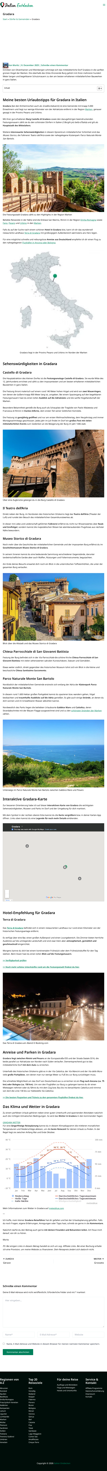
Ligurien (3, 1414)
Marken (88, 109)
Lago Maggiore (35, 1434)
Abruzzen (4, 1388)
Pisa (30, 1425)
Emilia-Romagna (88, 219)
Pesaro (12, 223)
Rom (30, 1388)
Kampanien (4, 1408)
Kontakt (89, 1396)
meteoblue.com (56, 1208)
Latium (3, 1411)
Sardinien (4, 1428)
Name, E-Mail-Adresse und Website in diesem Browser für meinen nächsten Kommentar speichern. (53, 1344)
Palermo (32, 1399)
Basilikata (4, 1396)
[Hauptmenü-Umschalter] (104, 5)
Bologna (32, 1408)
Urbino (23, 223)
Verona (32, 1414)
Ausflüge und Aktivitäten (67, 1385)
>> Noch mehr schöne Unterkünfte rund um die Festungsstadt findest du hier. (41, 967)
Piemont (3, 1425)
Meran (31, 1411)
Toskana (3, 1434)
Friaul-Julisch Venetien (9, 1402)
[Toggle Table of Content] (98, 88)
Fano (5, 223)
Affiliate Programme (94, 1388)
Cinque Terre (34, 1442)
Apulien (3, 1394)
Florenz (32, 1402)
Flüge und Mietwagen (66, 1387)
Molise (2, 1422)
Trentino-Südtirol (7, 1436)
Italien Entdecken (62, 1463)
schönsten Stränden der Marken (86, 710)
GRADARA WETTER (11, 1122)
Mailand (32, 1394)
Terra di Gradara (32, 232)
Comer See (33, 1436)
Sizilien (3, 1431)
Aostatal (3, 1391)
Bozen (31, 1405)
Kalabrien (4, 1405)
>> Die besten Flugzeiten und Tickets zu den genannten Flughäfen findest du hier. (43, 1097)
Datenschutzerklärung (95, 1391)
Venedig (32, 1391)
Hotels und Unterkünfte (67, 1390)
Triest (31, 1428)
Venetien (3, 1442)
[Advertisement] (53, 41)
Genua (31, 1416)
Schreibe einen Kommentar (54, 65)
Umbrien (3, 1439)
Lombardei (4, 1416)
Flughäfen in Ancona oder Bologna (38, 242)
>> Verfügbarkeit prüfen (14, 960)
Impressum (90, 1394)
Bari (30, 1419)
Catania (32, 1422)
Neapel (31, 1396)
